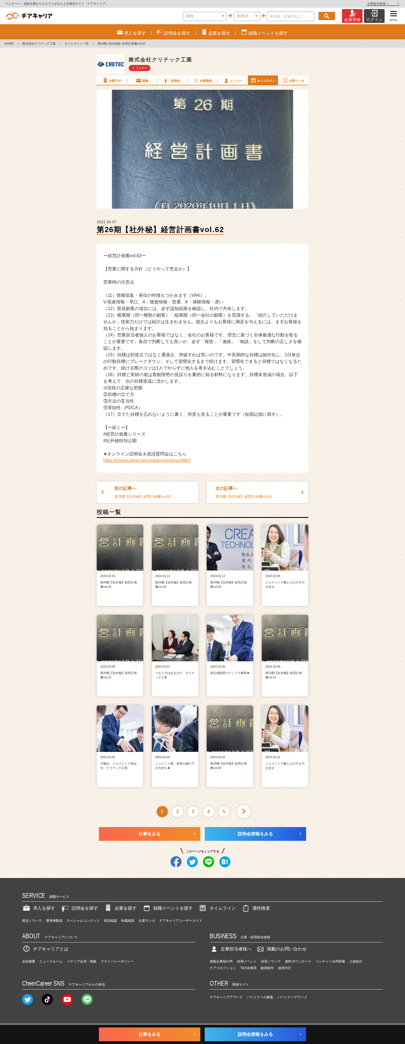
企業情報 (206, 80)
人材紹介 (356, 961)
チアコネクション (223, 968)
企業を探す (126, 908)
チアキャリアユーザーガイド (180, 921)
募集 (145, 80)
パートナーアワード (292, 997)
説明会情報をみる (255, 833)
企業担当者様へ (383, 3)
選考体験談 (54, 921)
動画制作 (267, 968)
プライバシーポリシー (117, 961)
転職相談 (127, 921)
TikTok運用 (248, 968)
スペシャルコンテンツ (83, 921)
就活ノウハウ (32, 921)
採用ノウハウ (271, 961)
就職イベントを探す (173, 908)
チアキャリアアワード (226, 997)
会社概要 (28, 961)
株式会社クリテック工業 (39, 43)
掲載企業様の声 (221, 961)
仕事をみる (150, 833)
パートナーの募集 (260, 997)
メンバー (236, 80)
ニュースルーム (51, 961)
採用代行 (284, 968)
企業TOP (115, 80)
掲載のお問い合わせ (287, 949)
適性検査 (261, 908)
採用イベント (247, 961)
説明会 (175, 80)
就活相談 (110, 921)
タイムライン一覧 (76, 43)
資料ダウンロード (298, 961)
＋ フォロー (140, 67)
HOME (8, 43)
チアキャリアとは (50, 949)
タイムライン (266, 80)
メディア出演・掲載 (81, 961)
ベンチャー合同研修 (330, 961)
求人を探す (44, 908)
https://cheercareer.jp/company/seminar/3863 (147, 460)
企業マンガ (296, 80)
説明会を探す (85, 908)
